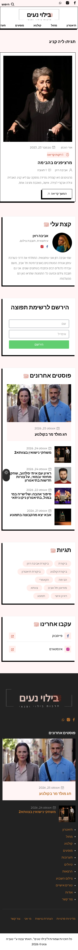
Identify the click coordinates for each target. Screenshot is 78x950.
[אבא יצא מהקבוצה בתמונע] (62, 517)
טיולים (68, 864)
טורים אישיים (64, 885)
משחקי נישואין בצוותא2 (32, 452)
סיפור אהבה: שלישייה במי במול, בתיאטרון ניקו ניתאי (31, 496)
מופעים (19, 25)
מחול (54, 25)
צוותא (34, 588)
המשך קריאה (59, 193)
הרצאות (67, 871)
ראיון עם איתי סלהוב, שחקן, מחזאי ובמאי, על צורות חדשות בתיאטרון (29, 476)
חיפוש (6, 4)
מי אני (27, 918)
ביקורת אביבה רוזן (38, 563)
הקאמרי (44, 580)
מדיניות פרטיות (66, 918)
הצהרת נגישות (44, 918)
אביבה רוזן (61, 170)
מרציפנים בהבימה (55, 162)
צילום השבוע (64, 878)
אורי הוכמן (66, 147)
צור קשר (67, 899)
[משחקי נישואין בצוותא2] (62, 454)
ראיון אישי (61, 596)
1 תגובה (42, 170)
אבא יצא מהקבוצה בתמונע (30, 515)
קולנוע (37, 25)
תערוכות (67, 857)
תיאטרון (71, 25)
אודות (69, 892)
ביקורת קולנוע (58, 571)
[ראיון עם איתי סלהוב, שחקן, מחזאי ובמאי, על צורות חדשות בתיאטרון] (62, 475)
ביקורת (62, 563)
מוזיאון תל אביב (57, 588)
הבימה (63, 580)
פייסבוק (57, 636)
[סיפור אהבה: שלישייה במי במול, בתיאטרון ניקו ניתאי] (62, 496)
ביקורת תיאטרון (31, 571)
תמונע (41, 596)
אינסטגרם (55, 649)
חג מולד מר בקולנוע (51, 434)
